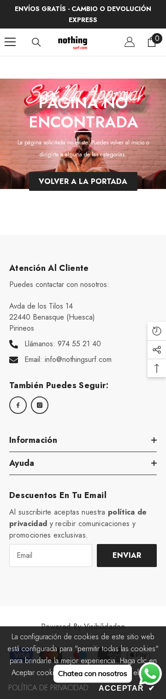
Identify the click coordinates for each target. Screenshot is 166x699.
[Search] (36, 42)
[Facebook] (18, 405)
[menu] (10, 41)
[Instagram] (39, 405)
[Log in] (130, 42)
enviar (127, 555)
